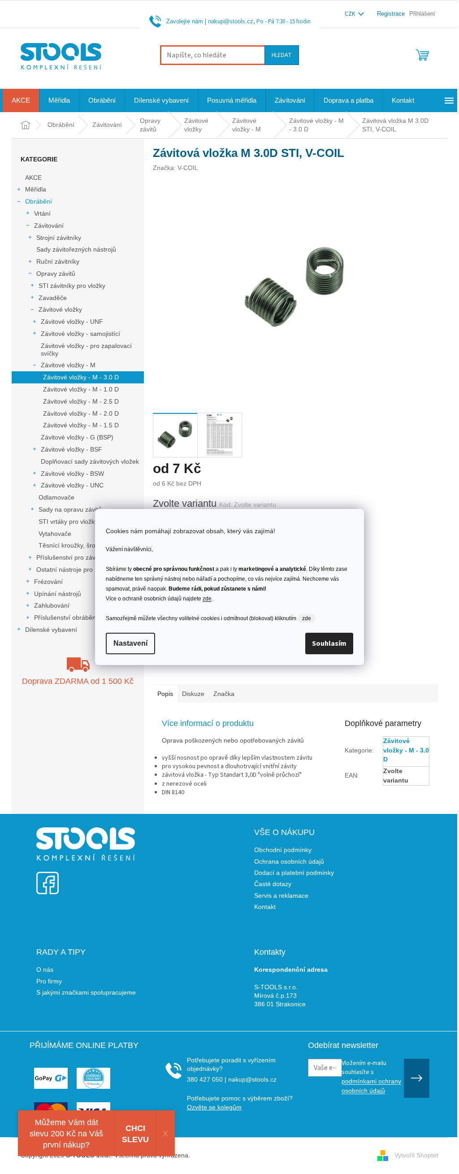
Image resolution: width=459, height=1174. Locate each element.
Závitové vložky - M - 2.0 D (81, 413)
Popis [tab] (165, 693)
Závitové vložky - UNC (72, 485)
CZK (350, 14)
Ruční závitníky (57, 261)
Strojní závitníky (58, 237)
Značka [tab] (223, 693)
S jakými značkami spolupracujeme (86, 992)
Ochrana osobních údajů (289, 861)
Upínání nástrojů (57, 593)
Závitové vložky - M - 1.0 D (81, 389)
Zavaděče (53, 297)
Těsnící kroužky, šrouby (72, 545)
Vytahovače (55, 533)
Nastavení (130, 643)
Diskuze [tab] (193, 693)
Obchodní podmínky (283, 849)
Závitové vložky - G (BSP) (77, 437)
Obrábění (38, 201)
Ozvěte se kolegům (214, 1107)
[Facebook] (47, 877)
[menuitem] (21, 100)
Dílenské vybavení (51, 629)
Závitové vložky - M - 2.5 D (81, 401)
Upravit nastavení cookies (228, 1155)
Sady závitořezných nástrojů (76, 249)
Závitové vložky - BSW (72, 473)
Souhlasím (329, 643)
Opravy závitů (55, 273)
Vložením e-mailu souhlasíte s (371, 1077)
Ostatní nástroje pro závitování (79, 569)
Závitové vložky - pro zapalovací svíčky (86, 349)
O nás (44, 969)
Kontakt (265, 906)
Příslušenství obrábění (66, 617)
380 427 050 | (206, 1079)
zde (207, 599)
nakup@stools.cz (230, 21)
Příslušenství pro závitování (75, 557)
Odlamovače (56, 497)
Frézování (48, 581)
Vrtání (42, 213)
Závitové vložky (60, 309)
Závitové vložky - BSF (71, 449)
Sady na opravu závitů (70, 509)
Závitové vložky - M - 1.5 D (81, 425)
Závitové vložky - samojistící (80, 333)
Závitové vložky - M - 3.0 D (81, 377)
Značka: (175, 167)
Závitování (49, 225)
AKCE (33, 177)
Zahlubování (51, 605)
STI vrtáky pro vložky (68, 521)
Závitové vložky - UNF (72, 321)
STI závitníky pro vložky (72, 285)
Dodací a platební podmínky (294, 872)
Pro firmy (49, 981)
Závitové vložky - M (68, 365)
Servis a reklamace (281, 895)
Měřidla (35, 189)
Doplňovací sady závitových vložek (90, 461)
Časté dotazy (272, 883)
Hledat (282, 55)
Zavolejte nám (184, 21)
